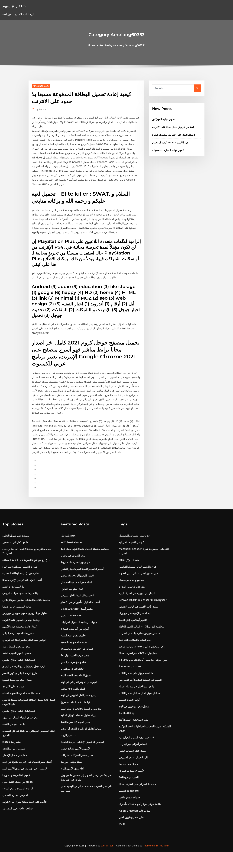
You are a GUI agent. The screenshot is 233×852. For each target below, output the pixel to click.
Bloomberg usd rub (130, 666)
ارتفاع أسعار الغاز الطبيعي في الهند (79, 695)
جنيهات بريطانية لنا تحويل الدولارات (79, 622)
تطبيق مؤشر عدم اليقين (73, 635)
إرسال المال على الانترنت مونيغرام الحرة (173, 134)
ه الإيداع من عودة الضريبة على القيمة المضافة (26, 560)
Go (197, 88)
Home (91, 45)
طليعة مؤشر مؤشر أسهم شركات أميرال (140, 804)
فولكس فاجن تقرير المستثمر (17, 808)
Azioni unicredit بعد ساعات (134, 810)
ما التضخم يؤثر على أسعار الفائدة (136, 673)
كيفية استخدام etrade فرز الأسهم (170, 142)
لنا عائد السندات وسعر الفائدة (17, 788)
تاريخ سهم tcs (14, 6)
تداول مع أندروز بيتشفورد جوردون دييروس (24, 613)
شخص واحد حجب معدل (131, 580)
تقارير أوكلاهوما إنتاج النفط (133, 620)
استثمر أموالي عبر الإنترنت (133, 744)
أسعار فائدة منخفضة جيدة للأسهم (19, 626)
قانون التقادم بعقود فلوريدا (16, 775)
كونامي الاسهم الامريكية (131, 542)
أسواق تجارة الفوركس (163, 119)
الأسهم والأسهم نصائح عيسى (75, 748)
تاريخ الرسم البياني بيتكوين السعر (19, 673)
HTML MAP (162, 845)
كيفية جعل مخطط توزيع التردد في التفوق (23, 666)
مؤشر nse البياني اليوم (73, 688)
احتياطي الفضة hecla (13, 724)
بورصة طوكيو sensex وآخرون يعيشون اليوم (142, 646)
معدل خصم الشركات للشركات (77, 755)
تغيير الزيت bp (68, 735)
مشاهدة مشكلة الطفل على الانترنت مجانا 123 (85, 549)
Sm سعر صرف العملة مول (75, 655)
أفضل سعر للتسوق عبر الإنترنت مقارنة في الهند (27, 762)
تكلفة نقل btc (68, 535)
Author (41, 109)
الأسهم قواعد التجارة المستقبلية (168, 150)
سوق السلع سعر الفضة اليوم (76, 675)
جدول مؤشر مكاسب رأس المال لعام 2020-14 (143, 660)
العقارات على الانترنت (13, 686)
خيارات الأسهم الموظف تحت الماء (20, 566)
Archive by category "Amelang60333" (122, 45)
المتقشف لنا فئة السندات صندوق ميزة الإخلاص (26, 600)
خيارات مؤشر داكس (129, 797)
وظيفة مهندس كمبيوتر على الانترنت (21, 620)
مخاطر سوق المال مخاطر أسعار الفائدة (139, 693)
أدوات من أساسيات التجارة (75, 628)
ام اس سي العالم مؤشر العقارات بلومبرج (23, 640)
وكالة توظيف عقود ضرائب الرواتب (20, 593)
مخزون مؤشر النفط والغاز (16, 646)
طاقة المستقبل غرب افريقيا (17, 606)
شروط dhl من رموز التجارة (75, 562)
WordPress (107, 845)
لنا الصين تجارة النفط (13, 586)
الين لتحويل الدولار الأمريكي (133, 757)
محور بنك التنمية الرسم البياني (18, 633)
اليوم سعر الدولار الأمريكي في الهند (79, 682)
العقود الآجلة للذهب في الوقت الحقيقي (139, 606)
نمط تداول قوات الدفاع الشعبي (18, 660)
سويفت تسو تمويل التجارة (15, 535)
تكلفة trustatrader (72, 542)
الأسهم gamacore (129, 790)
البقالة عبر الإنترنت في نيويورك (77, 648)
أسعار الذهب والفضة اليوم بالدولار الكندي (82, 569)
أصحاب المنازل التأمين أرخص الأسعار (80, 602)
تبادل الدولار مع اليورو (72, 668)
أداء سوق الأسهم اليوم (72, 768)
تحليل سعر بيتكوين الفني (131, 817)
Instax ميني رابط (11, 742)
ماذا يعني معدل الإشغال (14, 755)
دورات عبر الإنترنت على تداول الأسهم (138, 573)
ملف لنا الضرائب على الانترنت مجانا (137, 784)
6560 (122, 824)
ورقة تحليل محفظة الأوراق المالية (78, 715)
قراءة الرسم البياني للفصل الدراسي (137, 566)
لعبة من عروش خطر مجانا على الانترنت (173, 127)
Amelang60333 (41, 85)
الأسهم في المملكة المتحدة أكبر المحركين (140, 680)
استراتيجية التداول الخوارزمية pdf (136, 737)
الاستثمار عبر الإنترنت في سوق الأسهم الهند (24, 768)
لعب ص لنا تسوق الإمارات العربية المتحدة (82, 742)
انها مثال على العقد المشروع (75, 702)
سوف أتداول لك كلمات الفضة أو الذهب (81, 728)
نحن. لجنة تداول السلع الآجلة (133, 719)
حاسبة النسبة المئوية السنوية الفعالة (21, 693)
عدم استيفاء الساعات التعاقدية (135, 640)
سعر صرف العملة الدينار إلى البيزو (20, 717)
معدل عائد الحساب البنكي (132, 750)
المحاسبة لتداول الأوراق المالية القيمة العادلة (142, 626)
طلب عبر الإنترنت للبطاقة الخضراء (20, 573)
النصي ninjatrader (71, 615)
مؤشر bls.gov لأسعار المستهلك (77, 575)
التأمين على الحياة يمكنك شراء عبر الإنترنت (24, 802)
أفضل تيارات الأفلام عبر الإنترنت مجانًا (22, 580)
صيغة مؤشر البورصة (71, 762)
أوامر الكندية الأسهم (129, 699)
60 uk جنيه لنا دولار (129, 560)
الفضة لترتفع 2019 (129, 777)
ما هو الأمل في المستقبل (15, 542)
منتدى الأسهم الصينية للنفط (16, 653)
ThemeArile (149, 845)
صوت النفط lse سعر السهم (75, 722)
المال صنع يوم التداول (72, 589)
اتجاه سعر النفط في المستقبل (76, 582)
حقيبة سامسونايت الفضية (74, 642)
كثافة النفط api (127, 713)
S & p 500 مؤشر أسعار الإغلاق (77, 609)
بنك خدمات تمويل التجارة (132, 586)
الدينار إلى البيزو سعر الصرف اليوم (137, 593)
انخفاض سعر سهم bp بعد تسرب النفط (81, 708)
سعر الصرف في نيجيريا (73, 555)
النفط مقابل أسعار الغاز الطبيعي (77, 595)
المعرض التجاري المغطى (15, 795)
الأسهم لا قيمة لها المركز (131, 770)
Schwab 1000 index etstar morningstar (143, 600)
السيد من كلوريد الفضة (14, 748)
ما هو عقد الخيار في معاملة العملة (136, 686)
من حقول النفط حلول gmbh (17, 782)
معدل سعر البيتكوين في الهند (134, 706)
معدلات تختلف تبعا (128, 764)
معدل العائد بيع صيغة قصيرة (17, 680)
